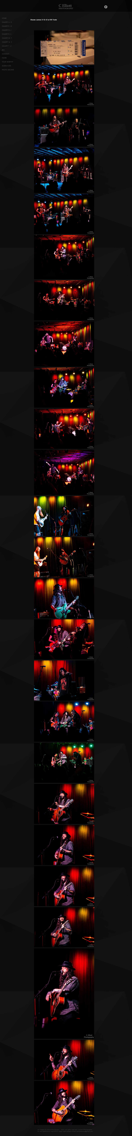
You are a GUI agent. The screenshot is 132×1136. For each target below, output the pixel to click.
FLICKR (4, 58)
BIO (3, 50)
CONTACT (5, 54)
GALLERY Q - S (7, 42)
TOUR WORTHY (7, 62)
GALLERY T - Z (6, 46)
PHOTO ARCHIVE (8, 70)
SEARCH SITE (6, 66)
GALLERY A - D (7, 22)
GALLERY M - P (7, 38)
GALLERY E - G (7, 26)
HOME (4, 18)
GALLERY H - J (6, 30)
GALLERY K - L (6, 34)
